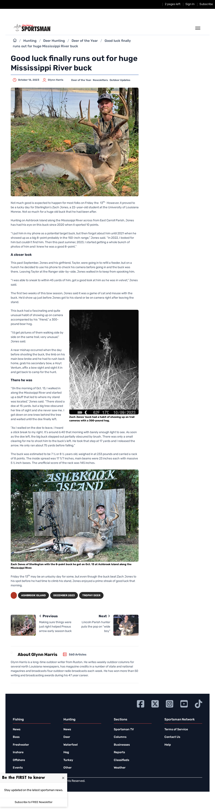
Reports (119, 752)
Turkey (68, 760)
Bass (16, 737)
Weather (120, 767)
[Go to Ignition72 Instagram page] (169, 703)
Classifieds (121, 760)
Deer (66, 737)
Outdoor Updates (120, 80)
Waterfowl (70, 744)
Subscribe (206, 4)
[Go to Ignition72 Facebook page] (140, 703)
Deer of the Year (85, 41)
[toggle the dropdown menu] (198, 28)
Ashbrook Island (33, 595)
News (16, 729)
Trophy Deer (91, 595)
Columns (120, 737)
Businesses (122, 744)
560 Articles (78, 654)
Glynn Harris (55, 80)
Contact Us (172, 737)
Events (18, 767)
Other (67, 767)
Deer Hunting (54, 41)
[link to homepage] (32, 28)
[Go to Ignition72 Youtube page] (184, 703)
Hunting (30, 41)
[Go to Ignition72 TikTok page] (198, 703)
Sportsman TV (124, 729)
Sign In (189, 4)
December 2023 (64, 595)
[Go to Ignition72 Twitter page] (155, 703)
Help (167, 744)
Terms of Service (176, 729)
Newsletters (100, 80)
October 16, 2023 (28, 80)
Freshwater (21, 744)
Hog (66, 752)
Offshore (19, 760)
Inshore (18, 752)
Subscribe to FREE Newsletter (33, 802)
